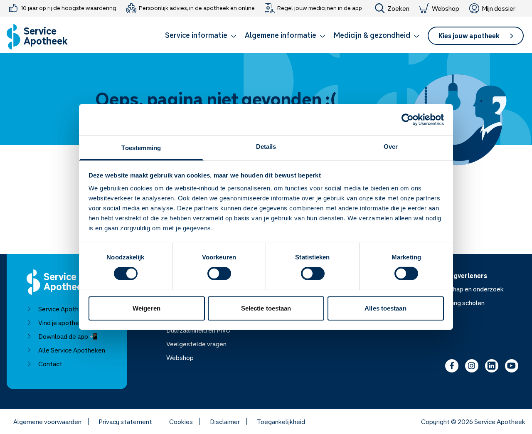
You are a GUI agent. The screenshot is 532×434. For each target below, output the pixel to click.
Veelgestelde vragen (196, 343)
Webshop (445, 8)
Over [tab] (391, 146)
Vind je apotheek (62, 322)
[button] (200, 37)
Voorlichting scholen (456, 302)
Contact (50, 363)
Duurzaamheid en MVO (198, 330)
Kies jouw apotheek (469, 35)
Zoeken (398, 8)
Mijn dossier (498, 8)
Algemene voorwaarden (47, 421)
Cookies (181, 421)
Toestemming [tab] (141, 147)
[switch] (219, 273)
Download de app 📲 (68, 336)
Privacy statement (125, 421)
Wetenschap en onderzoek (465, 288)
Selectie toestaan (266, 308)
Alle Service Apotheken (71, 350)
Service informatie (196, 35)
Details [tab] (266, 146)
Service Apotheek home (72, 308)
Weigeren (146, 308)
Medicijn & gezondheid (372, 35)
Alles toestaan (385, 308)
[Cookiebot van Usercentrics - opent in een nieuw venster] (407, 119)
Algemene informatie (280, 35)
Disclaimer (225, 421)
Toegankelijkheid (281, 421)
